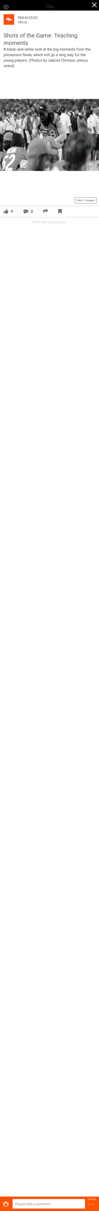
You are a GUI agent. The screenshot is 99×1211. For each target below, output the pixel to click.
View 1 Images (85, 200)
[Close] (95, 5)
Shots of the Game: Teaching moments (40, 39)
